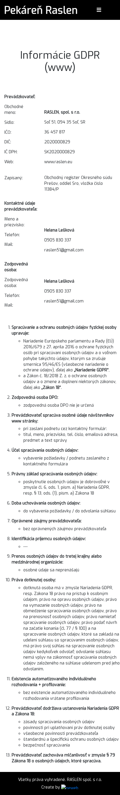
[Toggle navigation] (99, 10)
